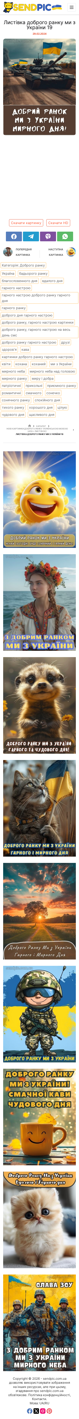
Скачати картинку (26, 223)
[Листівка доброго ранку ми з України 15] (39, 911)
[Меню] (71, 7)
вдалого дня (52, 281)
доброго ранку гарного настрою (29, 342)
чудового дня (13, 414)
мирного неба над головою (52, 371)
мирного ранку (14, 378)
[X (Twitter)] (36, 1411)
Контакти (39, 1399)
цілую (62, 407)
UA (41, 1403)
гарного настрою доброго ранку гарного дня (36, 298)
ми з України (61, 364)
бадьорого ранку (33, 273)
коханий (39, 364)
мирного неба (13, 371)
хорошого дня (41, 407)
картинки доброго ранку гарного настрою (37, 357)
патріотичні (11, 385)
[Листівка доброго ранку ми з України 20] (39, 499)
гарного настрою (16, 288)
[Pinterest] (49, 1411)
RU (47, 1403)
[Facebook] (14, 236)
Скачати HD (58, 223)
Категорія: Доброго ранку (23, 265)
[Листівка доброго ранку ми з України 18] (39, 602)
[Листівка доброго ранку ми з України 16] (39, 808)
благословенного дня (19, 281)
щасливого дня (41, 414)
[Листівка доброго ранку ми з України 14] (39, 1014)
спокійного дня (47, 400)
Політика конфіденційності (49, 1395)
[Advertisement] (39, 178)
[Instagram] (43, 1411)
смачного (34, 393)
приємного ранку (61, 385)
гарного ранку (14, 308)
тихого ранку (13, 407)
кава (25, 349)
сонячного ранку (16, 400)
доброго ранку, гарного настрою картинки (38, 322)
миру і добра (43, 378)
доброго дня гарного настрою (27, 315)
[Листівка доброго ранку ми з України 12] (39, 1220)
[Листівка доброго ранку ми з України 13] (39, 1117)
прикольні (34, 385)
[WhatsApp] (65, 236)
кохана (21, 364)
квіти (6, 364)
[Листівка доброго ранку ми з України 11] (39, 1323)
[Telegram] (31, 236)
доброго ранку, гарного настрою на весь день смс (36, 332)
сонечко (53, 393)
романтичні (11, 393)
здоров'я (9, 349)
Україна (8, 273)
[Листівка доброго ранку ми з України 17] (39, 705)
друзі (65, 342)
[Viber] (48, 236)
